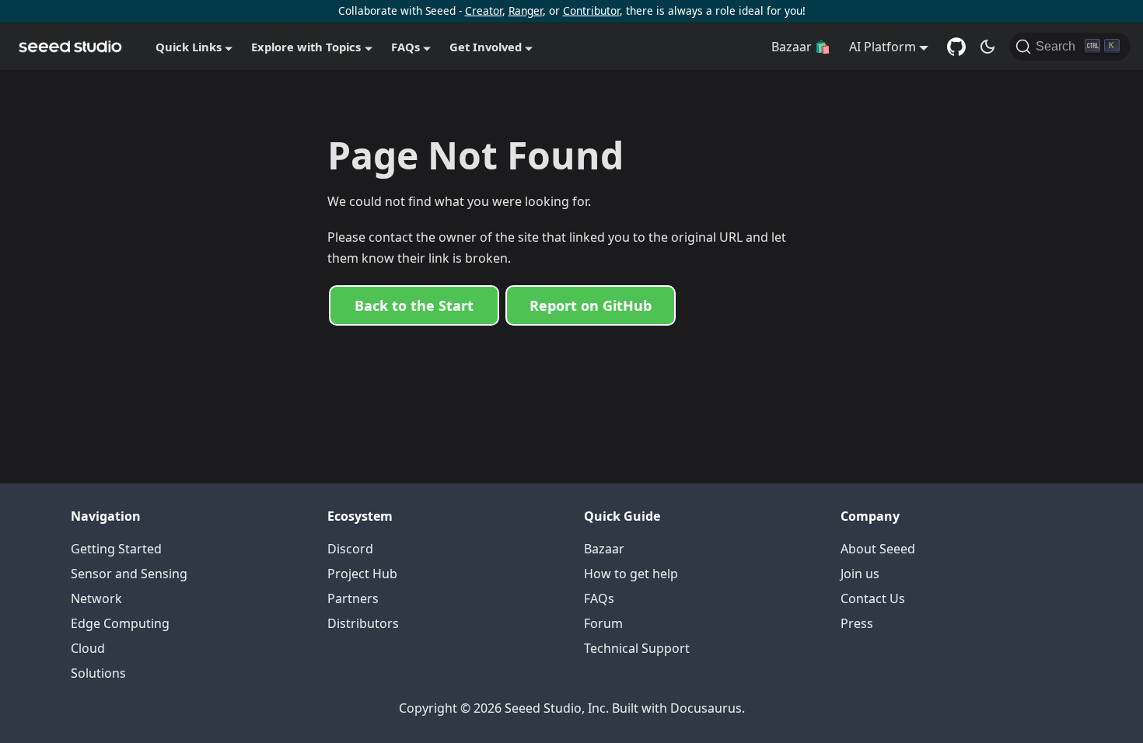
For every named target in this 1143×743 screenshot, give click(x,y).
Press (857, 623)
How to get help (631, 573)
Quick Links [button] (189, 46)
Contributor (591, 10)
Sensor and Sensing (129, 573)
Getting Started (116, 548)
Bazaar (604, 548)
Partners (353, 598)
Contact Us (873, 598)
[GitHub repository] (956, 46)
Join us (860, 573)
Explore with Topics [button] (306, 46)
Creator (483, 10)
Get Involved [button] (485, 46)
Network (96, 598)
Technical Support (637, 648)
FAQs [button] (405, 46)
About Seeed (878, 548)
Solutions (98, 673)
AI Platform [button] (882, 46)
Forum (603, 623)
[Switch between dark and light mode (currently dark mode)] (987, 46)
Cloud (88, 648)
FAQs (599, 598)
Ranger (526, 10)
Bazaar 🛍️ (800, 46)
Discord (350, 548)
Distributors (363, 623)
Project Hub (362, 573)
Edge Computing (120, 623)
